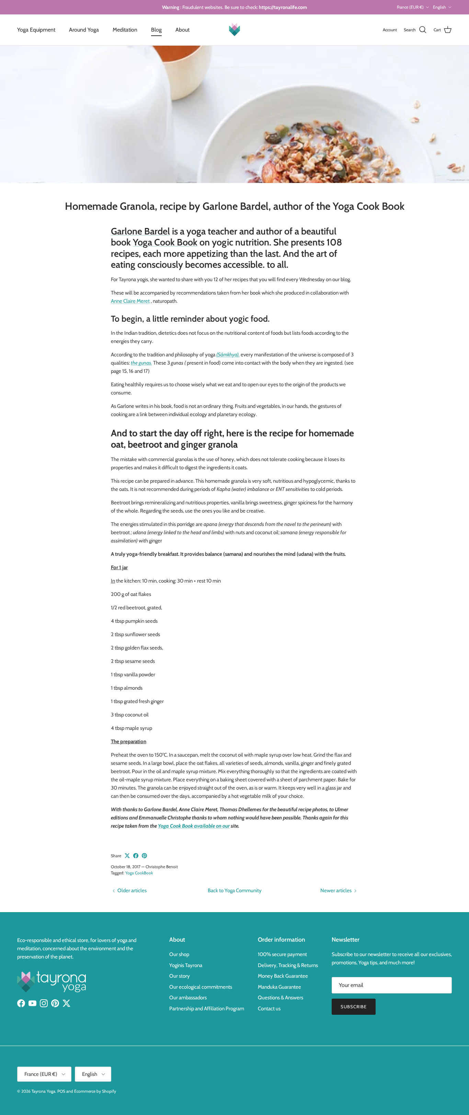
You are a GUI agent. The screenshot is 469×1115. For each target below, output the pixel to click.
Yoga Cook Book (165, 242)
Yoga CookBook (139, 872)
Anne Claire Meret (130, 301)
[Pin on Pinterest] (144, 855)
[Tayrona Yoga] (234, 29)
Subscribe (354, 1006)
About (182, 29)
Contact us (269, 1008)
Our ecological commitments (200, 987)
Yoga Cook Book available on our (194, 826)
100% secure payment (282, 954)
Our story (179, 976)
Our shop (179, 954)
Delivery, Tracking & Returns (288, 965)
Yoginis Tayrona (185, 965)
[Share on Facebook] (135, 855)
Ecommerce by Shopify (95, 1091)
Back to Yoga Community (235, 890)
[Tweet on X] (127, 855)
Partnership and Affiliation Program (206, 1008)
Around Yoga (84, 29)
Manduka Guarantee (279, 987)
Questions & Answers (280, 998)
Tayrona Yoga (43, 1091)
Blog (156, 29)
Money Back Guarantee (283, 976)
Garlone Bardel (140, 231)
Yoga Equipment (36, 29)
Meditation (125, 29)
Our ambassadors (188, 998)
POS (61, 1091)
